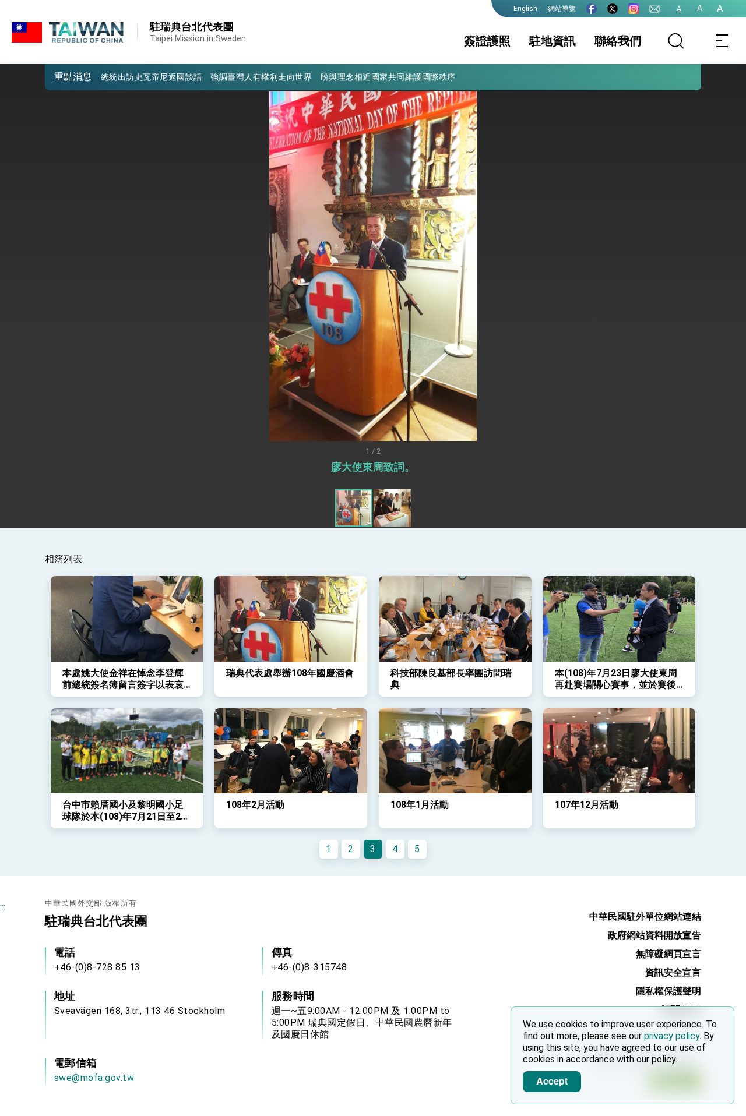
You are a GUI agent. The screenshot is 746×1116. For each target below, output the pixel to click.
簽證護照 (487, 41)
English (525, 9)
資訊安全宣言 (673, 972)
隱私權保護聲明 (668, 991)
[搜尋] (676, 40)
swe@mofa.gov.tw (94, 1077)
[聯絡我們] (654, 8)
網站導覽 (562, 9)
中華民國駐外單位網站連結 (645, 916)
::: (2, 907)
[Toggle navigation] (722, 40)
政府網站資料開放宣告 (654, 935)
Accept (552, 1080)
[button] (62, 76)
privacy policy (671, 1035)
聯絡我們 (617, 41)
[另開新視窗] (591, 8)
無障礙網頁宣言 (668, 953)
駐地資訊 (552, 41)
